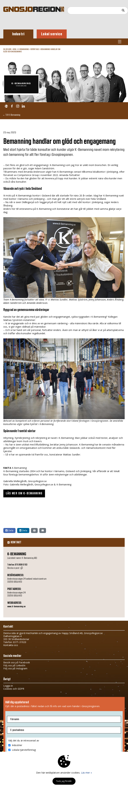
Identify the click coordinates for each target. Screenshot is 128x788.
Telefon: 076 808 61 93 (17, 565)
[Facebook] (12, 106)
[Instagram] (18, 106)
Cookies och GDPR (13, 688)
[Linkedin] (23, 106)
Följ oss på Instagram (15, 668)
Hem (14, 49)
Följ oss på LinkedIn (14, 665)
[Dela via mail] (42, 530)
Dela (10, 530)
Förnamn (14, 719)
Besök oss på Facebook (16, 662)
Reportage (34, 49)
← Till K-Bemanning (11, 114)
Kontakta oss (10, 645)
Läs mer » (86, 772)
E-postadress (17, 730)
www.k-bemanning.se (16, 606)
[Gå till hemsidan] (6, 106)
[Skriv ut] (34, 530)
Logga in (8, 685)
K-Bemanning (23, 49)
